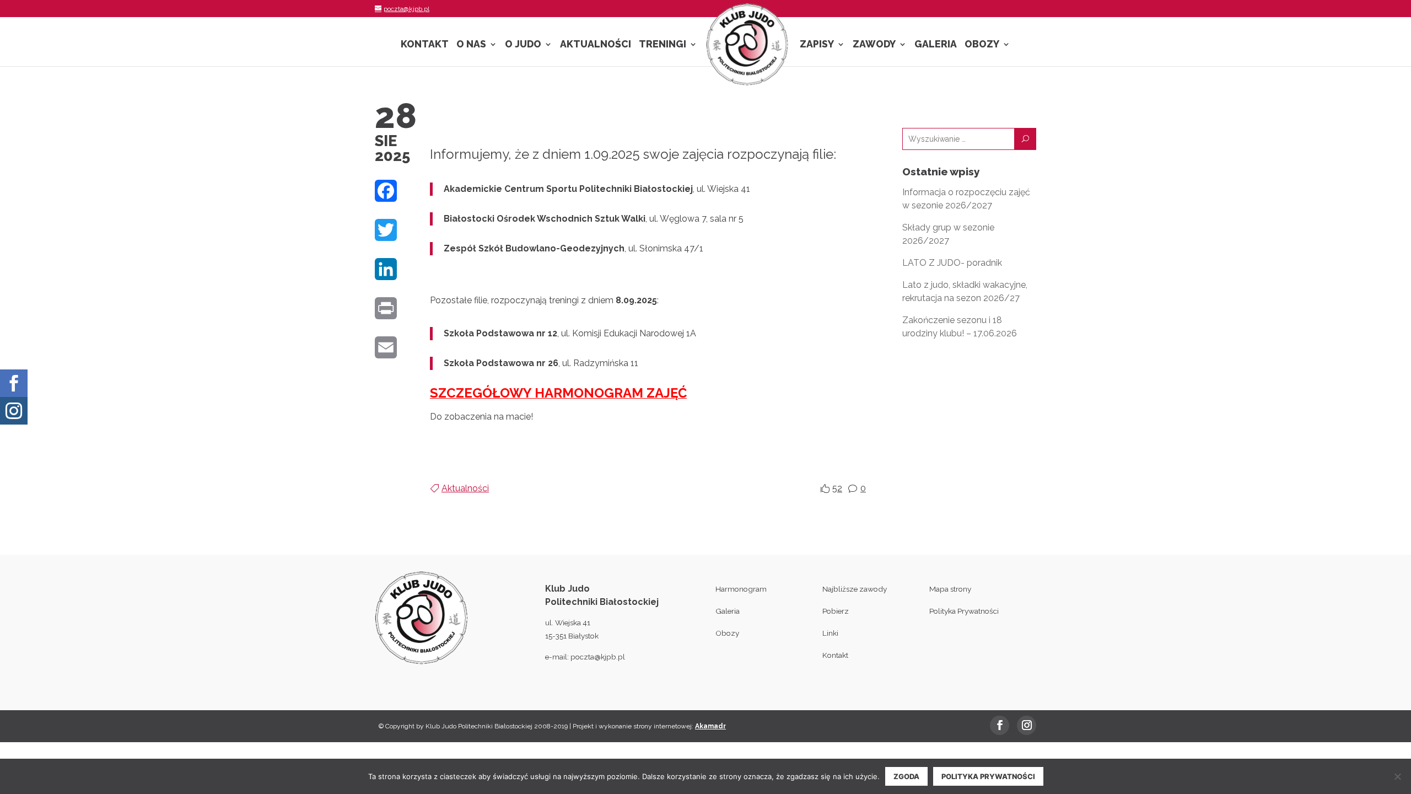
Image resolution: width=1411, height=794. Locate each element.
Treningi (662, 45)
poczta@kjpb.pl (597, 656)
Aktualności (595, 45)
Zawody (874, 45)
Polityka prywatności (988, 776)
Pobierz (835, 611)
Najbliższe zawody (854, 588)
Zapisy (817, 45)
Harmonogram (741, 588)
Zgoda (906, 776)
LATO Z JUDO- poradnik (952, 262)
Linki (830, 633)
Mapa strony (950, 588)
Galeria (935, 45)
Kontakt (425, 45)
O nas (471, 45)
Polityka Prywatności (964, 611)
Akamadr (710, 726)
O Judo (523, 45)
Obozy (982, 45)
